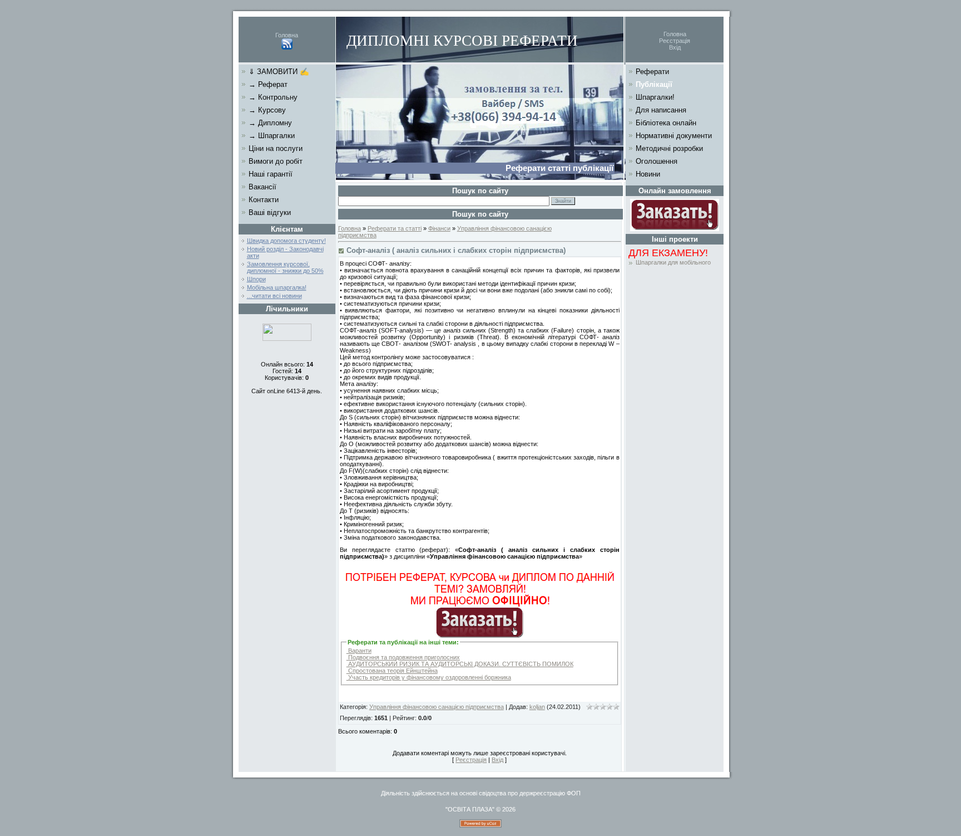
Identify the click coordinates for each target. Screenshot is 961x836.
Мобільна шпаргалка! (276, 287)
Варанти (358, 650)
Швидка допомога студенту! (286, 240)
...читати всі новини (274, 295)
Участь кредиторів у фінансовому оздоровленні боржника (428, 677)
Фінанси (439, 228)
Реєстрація (674, 40)
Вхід (675, 47)
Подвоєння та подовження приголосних (403, 657)
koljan (537, 706)
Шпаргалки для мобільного (673, 262)
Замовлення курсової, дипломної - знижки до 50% (285, 267)
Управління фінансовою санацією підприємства (436, 706)
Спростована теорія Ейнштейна (392, 670)
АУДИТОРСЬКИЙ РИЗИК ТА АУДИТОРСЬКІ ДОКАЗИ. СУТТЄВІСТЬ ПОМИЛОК (459, 664)
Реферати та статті (395, 228)
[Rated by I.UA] (286, 338)
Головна (286, 35)
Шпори (256, 279)
